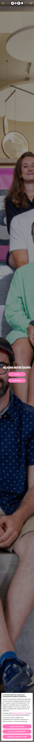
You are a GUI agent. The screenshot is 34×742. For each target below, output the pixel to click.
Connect (17, 374)
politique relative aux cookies (20, 713)
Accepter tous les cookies (17, 726)
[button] (31, 3)
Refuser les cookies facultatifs (17, 731)
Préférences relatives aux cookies (17, 736)
